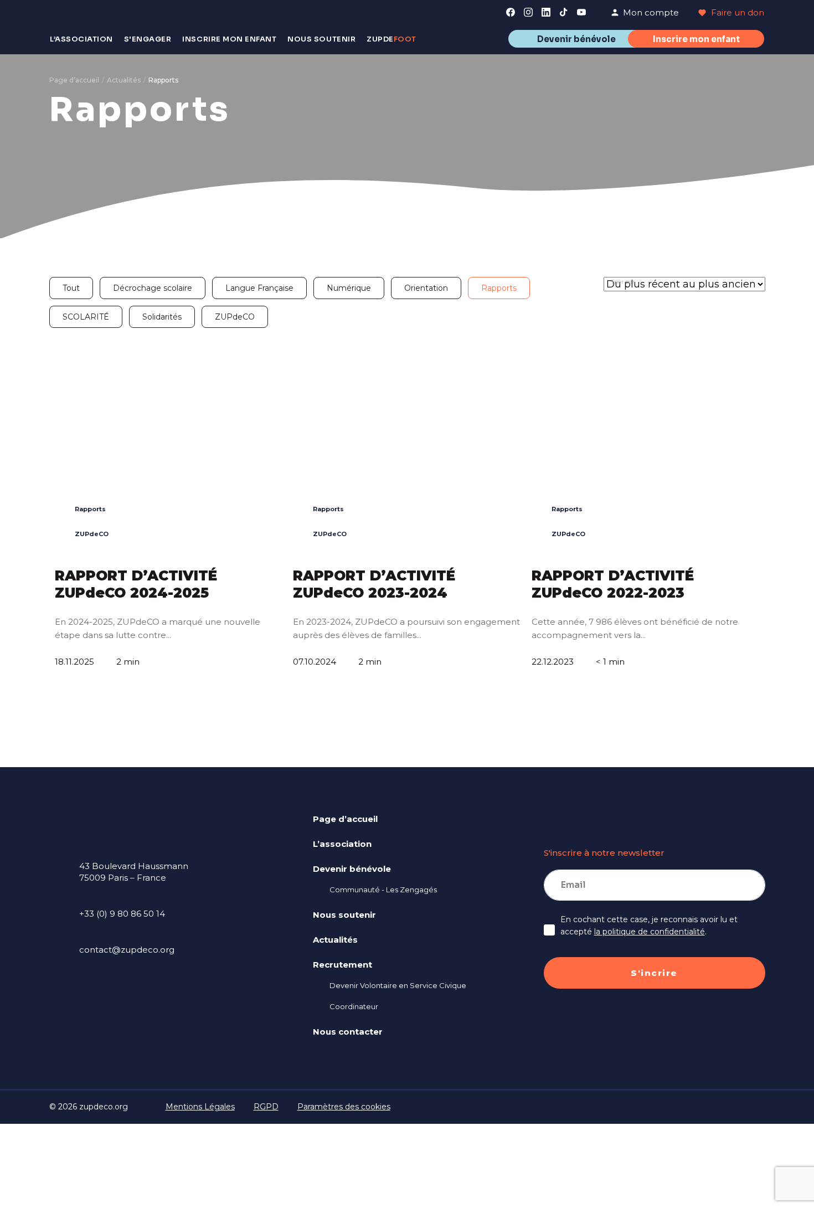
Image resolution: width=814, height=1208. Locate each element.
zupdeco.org (103, 1107)
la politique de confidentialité (649, 932)
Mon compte (651, 12)
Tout (71, 288)
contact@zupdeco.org (126, 949)
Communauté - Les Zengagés (383, 889)
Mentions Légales (200, 1107)
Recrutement (342, 964)
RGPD (266, 1107)
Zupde (391, 39)
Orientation (426, 288)
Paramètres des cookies (343, 1107)
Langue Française (259, 288)
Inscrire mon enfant (696, 39)
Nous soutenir (344, 914)
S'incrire (654, 973)
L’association (342, 844)
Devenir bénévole (576, 39)
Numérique (349, 288)
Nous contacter (348, 1031)
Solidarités (162, 317)
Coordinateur (353, 1006)
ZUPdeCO (235, 317)
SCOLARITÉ (86, 317)
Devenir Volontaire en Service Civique (397, 985)
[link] (510, 12)
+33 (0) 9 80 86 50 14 (122, 913)
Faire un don (736, 12)
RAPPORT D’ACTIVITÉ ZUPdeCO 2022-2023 (613, 584)
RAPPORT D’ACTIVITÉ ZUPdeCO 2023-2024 (374, 584)
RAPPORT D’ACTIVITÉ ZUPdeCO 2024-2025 (136, 584)
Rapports (499, 288)
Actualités (124, 80)
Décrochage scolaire (152, 288)
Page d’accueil (74, 80)
